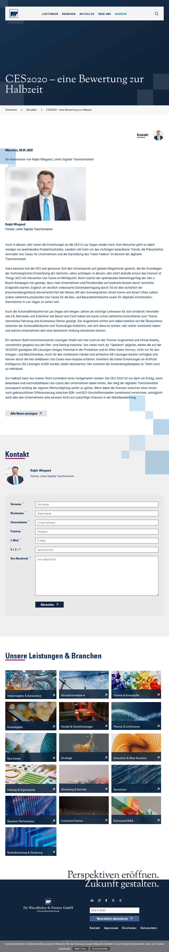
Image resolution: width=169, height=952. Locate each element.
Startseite (11, 109)
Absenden (47, 605)
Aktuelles (31, 109)
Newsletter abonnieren (112, 919)
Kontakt (95, 928)
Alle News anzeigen (24, 414)
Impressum (111, 928)
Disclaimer (129, 928)
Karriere (121, 14)
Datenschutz (149, 928)
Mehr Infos (80, 948)
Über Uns (104, 14)
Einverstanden (100, 948)
